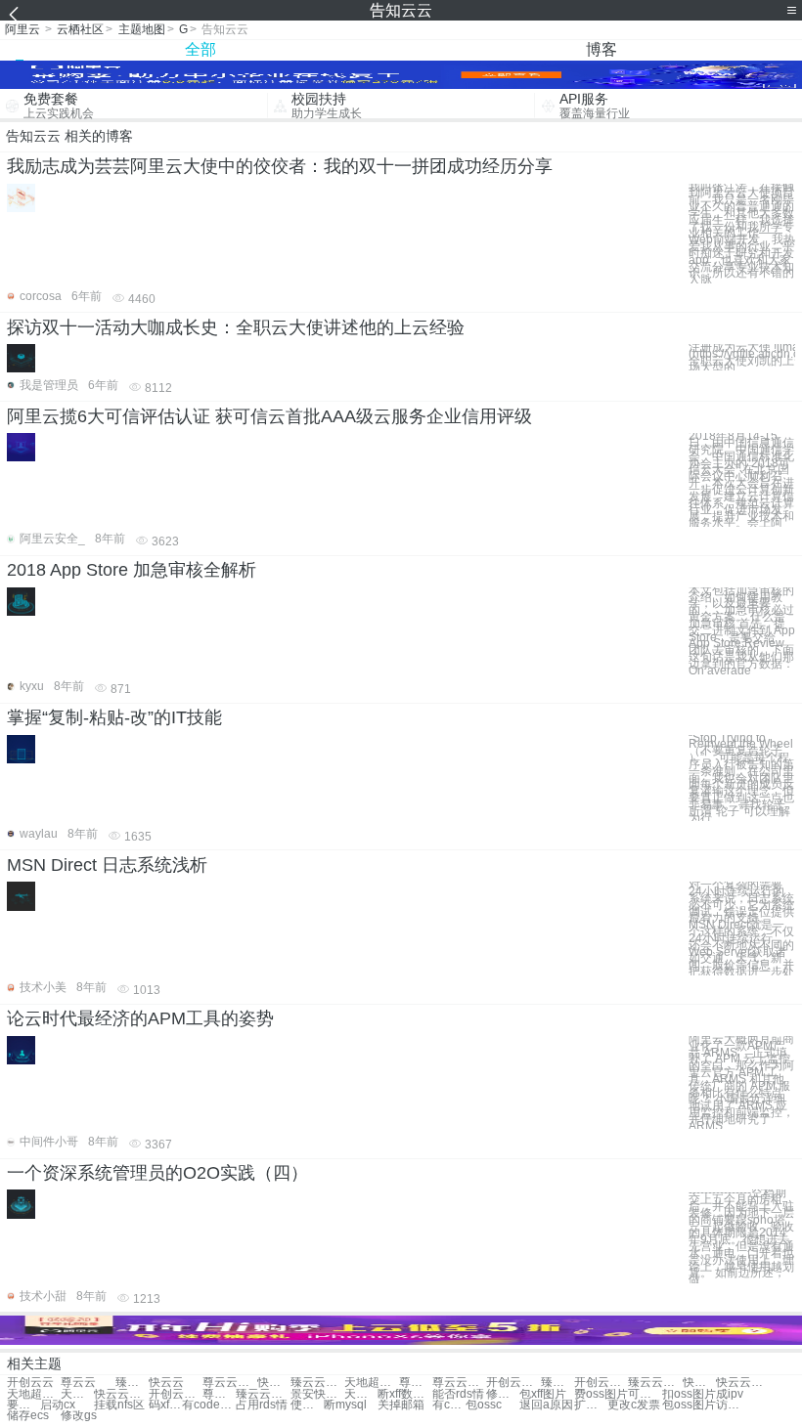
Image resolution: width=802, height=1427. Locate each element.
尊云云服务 (459, 1382)
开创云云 (30, 1382)
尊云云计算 (415, 1382)
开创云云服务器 (175, 1394)
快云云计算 (699, 1382)
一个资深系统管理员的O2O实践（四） (157, 1173)
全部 (200, 49)
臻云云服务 (557, 1382)
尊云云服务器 (219, 1394)
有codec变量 (449, 1405)
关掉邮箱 (401, 1405)
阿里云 (22, 29)
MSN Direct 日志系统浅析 (107, 865)
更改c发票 (633, 1405)
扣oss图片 (689, 1394)
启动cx (57, 1405)
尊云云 (78, 1382)
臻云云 (132, 1382)
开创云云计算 (601, 1382)
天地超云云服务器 (361, 1394)
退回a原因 (546, 1405)
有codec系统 (209, 1405)
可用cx (644, 1394)
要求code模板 (23, 1405)
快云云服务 (743, 1382)
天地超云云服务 (34, 1394)
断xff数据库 (404, 1394)
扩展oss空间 (590, 1405)
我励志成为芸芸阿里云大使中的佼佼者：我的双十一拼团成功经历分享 (280, 166)
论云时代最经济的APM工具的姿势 (140, 1018)
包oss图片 (689, 1405)
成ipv (729, 1394)
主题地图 (141, 29)
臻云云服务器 (263, 1394)
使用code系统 (307, 1405)
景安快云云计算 (317, 1394)
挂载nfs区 (119, 1405)
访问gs (732, 1405)
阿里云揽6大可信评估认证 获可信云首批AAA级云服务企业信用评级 (269, 416)
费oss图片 (601, 1394)
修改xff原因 (502, 1394)
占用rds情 (262, 1405)
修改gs (79, 1415)
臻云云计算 (655, 1382)
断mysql (345, 1405)
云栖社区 (80, 29)
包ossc (484, 1405)
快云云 (166, 1382)
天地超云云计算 (77, 1394)
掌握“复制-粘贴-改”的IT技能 (114, 717)
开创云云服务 (513, 1382)
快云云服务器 (121, 1394)
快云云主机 (273, 1382)
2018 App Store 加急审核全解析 (131, 570)
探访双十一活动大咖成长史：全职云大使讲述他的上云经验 (236, 327)
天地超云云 (371, 1382)
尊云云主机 (229, 1382)
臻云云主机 (317, 1382)
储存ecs (28, 1415)
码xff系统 (165, 1405)
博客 (601, 49)
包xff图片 (542, 1394)
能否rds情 (458, 1394)
